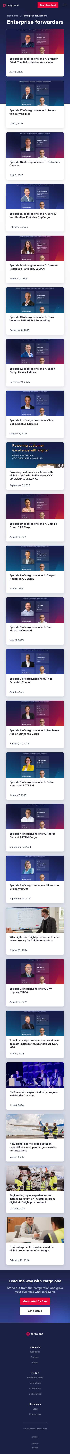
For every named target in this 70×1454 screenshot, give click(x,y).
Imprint (35, 1437)
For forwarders (35, 1377)
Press (35, 1362)
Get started (35, 1393)
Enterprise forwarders (35, 15)
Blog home (12, 15)
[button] (65, 5)
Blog (35, 1408)
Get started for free (35, 1301)
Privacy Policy (35, 1445)
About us (35, 1351)
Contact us (35, 1414)
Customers (35, 1388)
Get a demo (35, 1311)
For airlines (35, 1383)
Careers (35, 1357)
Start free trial (48, 5)
